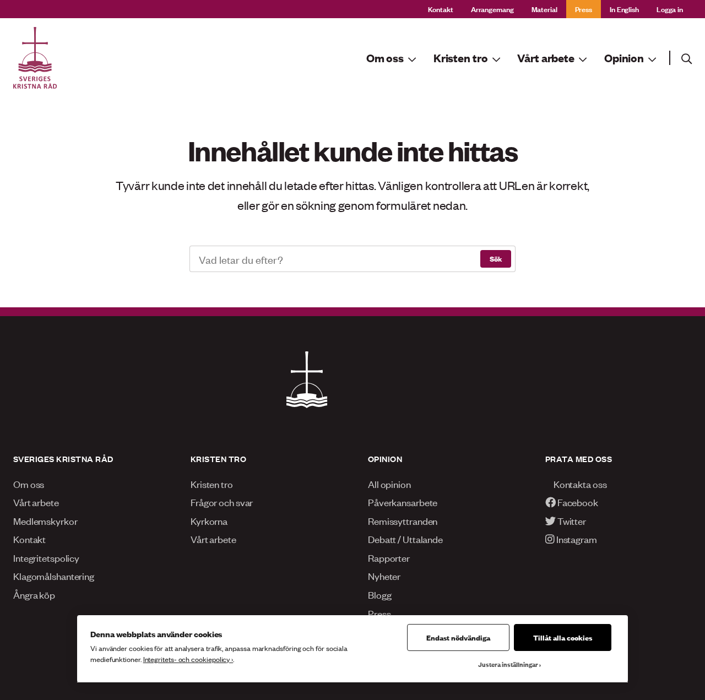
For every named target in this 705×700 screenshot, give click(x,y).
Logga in (670, 8)
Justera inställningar (508, 664)
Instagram (576, 538)
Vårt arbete (36, 501)
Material (544, 8)
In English (624, 8)
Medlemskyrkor (45, 520)
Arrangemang (492, 8)
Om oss (28, 483)
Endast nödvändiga (458, 637)
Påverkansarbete (402, 501)
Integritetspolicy (46, 557)
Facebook (577, 501)
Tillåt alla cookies (562, 637)
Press (583, 8)
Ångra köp (34, 594)
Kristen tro (212, 483)
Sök (496, 258)
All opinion (389, 483)
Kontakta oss (579, 483)
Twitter (571, 520)
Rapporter (389, 557)
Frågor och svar (222, 501)
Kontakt (440, 8)
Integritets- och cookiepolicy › (188, 659)
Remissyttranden (402, 520)
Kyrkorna (209, 520)
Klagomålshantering (53, 575)
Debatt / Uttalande (405, 538)
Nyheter (384, 575)
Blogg (379, 594)
